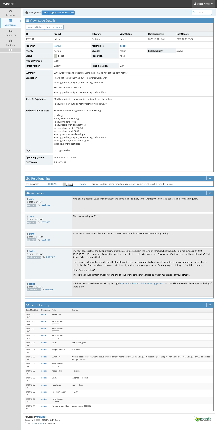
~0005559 (45, 204)
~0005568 (50, 289)
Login (45, 12)
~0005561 (45, 239)
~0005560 (45, 222)
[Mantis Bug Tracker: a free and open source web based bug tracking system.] (202, 418)
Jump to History (54, 26)
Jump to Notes (35, 26)
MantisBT (42, 416)
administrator (38, 423)
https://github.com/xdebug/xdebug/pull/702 (141, 283)
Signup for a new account (62, 12)
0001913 (52, 183)
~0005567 (50, 256)
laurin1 (57, 45)
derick (123, 45)
